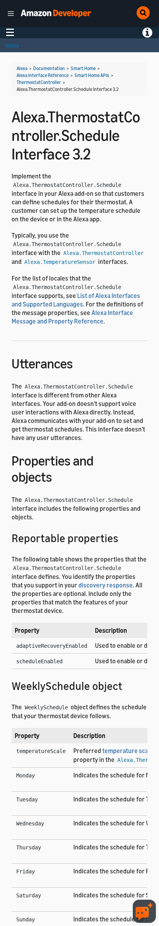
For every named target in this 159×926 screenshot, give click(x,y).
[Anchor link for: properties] (59, 476)
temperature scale (127, 751)
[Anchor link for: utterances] (79, 362)
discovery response (105, 585)
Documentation (49, 68)
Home (12, 45)
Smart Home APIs (91, 75)
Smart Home (83, 68)
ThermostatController (39, 82)
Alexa (22, 68)
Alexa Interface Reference (43, 75)
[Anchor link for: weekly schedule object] (128, 685)
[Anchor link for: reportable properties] (123, 537)
